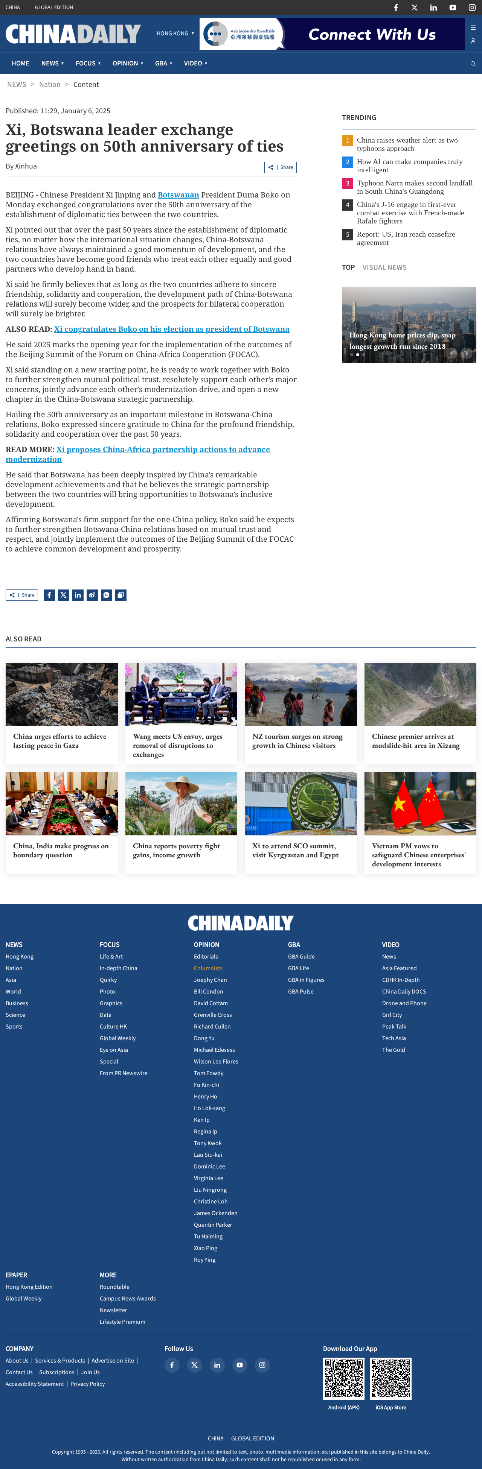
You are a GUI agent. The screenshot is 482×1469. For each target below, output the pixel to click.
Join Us (90, 1372)
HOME (20, 63)
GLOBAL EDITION (54, 7)
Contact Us (19, 1372)
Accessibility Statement (35, 1384)
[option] (409, 325)
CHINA (13, 7)
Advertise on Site (113, 1361)
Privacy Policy (87, 1384)
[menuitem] (172, 34)
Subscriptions (57, 1372)
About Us (17, 1361)
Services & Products (60, 1361)
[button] (351, 354)
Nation (50, 84)
